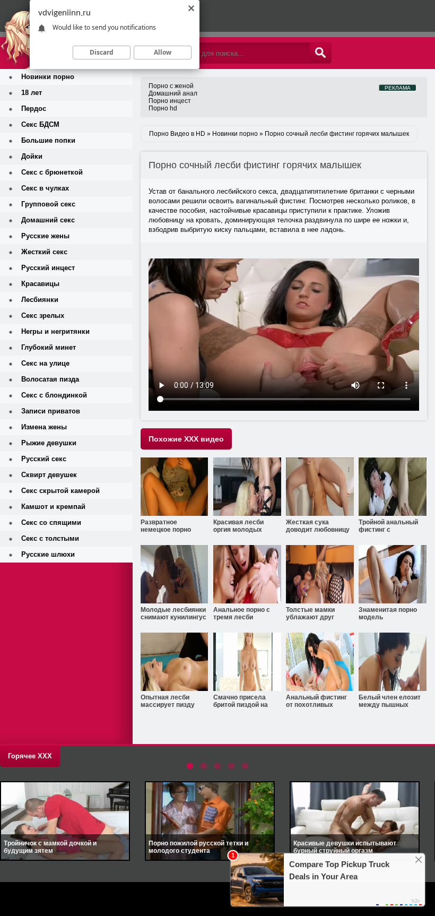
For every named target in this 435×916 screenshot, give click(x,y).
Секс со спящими (51, 522)
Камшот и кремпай (53, 507)
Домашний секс (48, 220)
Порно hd (163, 108)
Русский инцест (48, 268)
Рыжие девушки (48, 443)
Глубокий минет (48, 347)
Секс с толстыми (50, 538)
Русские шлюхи (48, 554)
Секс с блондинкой (54, 395)
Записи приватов (50, 411)
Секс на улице (45, 363)
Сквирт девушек (49, 475)
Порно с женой (171, 86)
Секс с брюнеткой (52, 172)
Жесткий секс (44, 252)
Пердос (33, 109)
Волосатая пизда (50, 379)
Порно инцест (170, 101)
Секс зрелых (42, 315)
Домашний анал (173, 93)
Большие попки (48, 140)
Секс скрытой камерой (60, 491)
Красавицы (40, 284)
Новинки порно (47, 77)
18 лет (31, 93)
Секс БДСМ (40, 124)
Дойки (31, 156)
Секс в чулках (45, 188)
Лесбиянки (39, 300)
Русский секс (43, 459)
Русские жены (45, 236)
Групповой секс (48, 204)
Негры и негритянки (55, 331)
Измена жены (44, 427)
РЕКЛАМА (398, 88)
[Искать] (320, 53)
